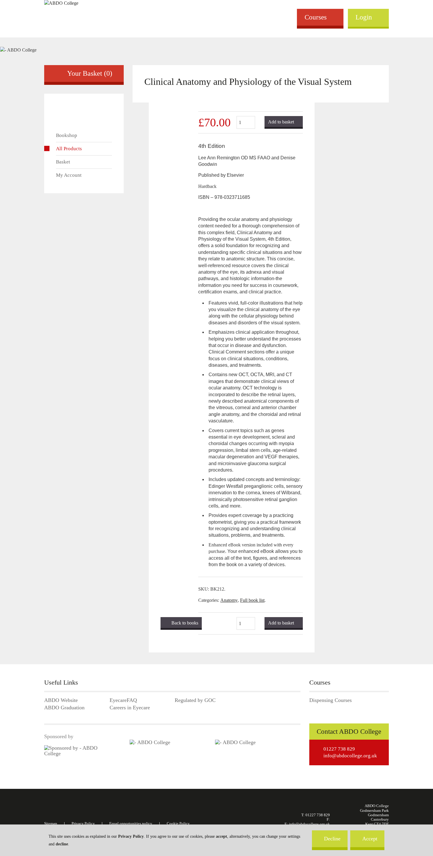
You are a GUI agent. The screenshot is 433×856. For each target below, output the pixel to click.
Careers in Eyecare (130, 707)
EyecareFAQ (123, 700)
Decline (332, 839)
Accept (369, 839)
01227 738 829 (339, 749)
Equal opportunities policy (130, 823)
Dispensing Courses (330, 700)
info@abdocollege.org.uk (350, 755)
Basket (63, 162)
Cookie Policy (178, 823)
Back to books (184, 622)
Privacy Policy (131, 836)
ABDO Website (61, 700)
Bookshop (66, 135)
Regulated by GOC (195, 700)
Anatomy (229, 600)
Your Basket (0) (89, 73)
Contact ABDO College (349, 731)
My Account (69, 175)
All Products (69, 148)
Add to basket (281, 121)
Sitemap (50, 823)
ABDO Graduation (64, 707)
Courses (316, 17)
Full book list (252, 600)
